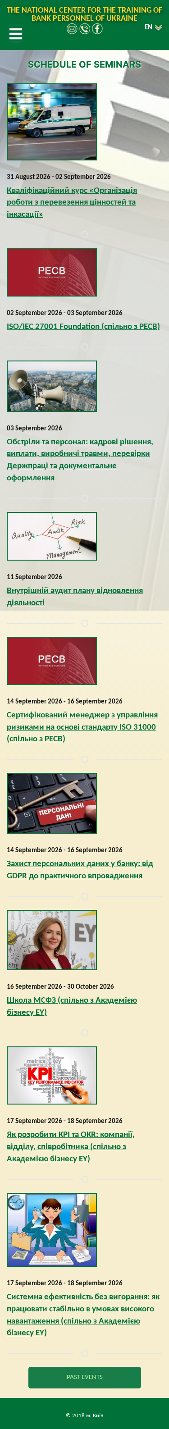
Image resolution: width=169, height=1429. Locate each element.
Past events (85, 1377)
